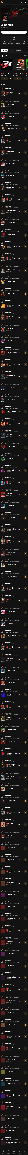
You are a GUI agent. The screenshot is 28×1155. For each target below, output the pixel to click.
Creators (2, 5)
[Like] (19, 93)
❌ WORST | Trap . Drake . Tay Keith (15, 151)
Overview (4, 50)
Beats (11, 50)
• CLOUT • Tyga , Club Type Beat (14, 1130)
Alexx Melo (8, 88)
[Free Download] (10, 78)
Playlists (18, 50)
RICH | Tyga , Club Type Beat (14, 1142)
